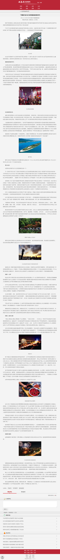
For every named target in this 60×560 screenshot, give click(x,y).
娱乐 (33, 6)
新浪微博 (15, 488)
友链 (33, 555)
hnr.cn (33, 558)
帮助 (27, 555)
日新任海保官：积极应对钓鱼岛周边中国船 (13, 547)
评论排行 (23, 491)
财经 (27, 6)
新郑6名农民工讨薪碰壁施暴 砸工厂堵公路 (13, 529)
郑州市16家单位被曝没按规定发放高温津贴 (13, 526)
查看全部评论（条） (52, 495)
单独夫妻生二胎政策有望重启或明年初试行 (13, 541)
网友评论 (10, 491)
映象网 (5, 512)
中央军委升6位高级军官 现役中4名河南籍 (13, 518)
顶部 (33, 557)
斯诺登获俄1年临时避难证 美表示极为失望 (13, 544)
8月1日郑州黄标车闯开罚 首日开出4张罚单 (13, 521)
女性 (39, 6)
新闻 (21, 6)
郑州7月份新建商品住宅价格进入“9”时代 (12, 538)
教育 (21, 8)
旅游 (27, 8)
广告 (30, 555)
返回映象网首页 (25, 11)
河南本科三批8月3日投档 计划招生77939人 (13, 524)
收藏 (41, 2)
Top (2, 558)
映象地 (9, 488)
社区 (39, 8)
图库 (33, 8)
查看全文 (31, 19)
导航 (38, 2)
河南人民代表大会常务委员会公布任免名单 (13, 536)
